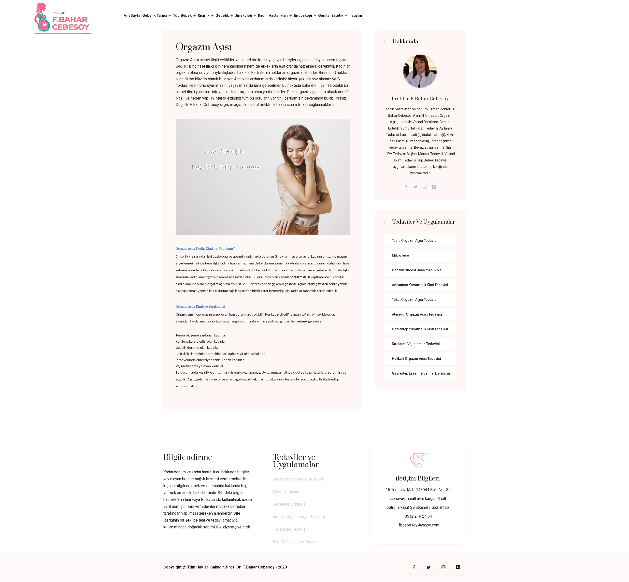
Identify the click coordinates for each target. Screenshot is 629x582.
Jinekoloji (243, 15)
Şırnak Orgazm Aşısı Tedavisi (298, 479)
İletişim (355, 15)
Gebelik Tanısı (154, 15)
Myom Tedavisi (286, 491)
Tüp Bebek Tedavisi (289, 529)
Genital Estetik (330, 15)
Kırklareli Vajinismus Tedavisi (416, 344)
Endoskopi (303, 15)
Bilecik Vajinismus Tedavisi (296, 541)
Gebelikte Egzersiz (289, 504)
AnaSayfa (132, 15)
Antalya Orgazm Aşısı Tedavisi (299, 516)
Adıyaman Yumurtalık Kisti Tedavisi (420, 285)
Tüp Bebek (182, 15)
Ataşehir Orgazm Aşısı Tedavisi (417, 314)
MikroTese (400, 255)
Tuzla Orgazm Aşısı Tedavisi (414, 241)
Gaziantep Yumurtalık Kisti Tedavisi (420, 329)
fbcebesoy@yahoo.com (419, 525)
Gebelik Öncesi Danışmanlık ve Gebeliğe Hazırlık (416, 272)
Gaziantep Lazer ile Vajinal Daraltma (421, 373)
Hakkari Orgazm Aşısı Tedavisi (416, 359)
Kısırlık (203, 15)
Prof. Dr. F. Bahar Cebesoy (420, 99)
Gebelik (222, 15)
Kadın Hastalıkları (273, 15)
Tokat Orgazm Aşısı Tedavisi (414, 300)
